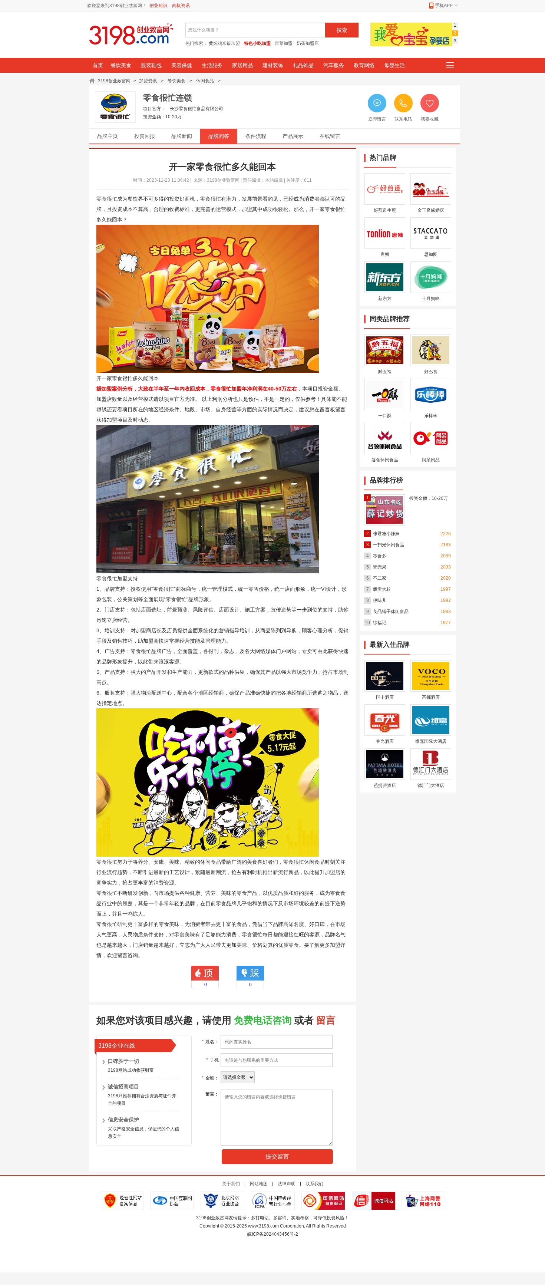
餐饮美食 (176, 80)
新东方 (385, 298)
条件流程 (255, 136)
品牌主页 (107, 136)
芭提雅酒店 (385, 785)
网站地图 (259, 1183)
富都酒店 (431, 697)
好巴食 (430, 371)
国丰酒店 (385, 697)
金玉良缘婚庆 (430, 210)
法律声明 (286, 1183)
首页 (98, 65)
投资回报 (144, 136)
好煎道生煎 (385, 210)
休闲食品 (205, 80)
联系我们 (314, 1183)
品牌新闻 (181, 136)
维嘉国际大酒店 (430, 741)
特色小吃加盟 (257, 43)
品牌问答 (218, 136)
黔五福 (385, 371)
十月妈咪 (431, 298)
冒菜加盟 (284, 43)
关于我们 (231, 1183)
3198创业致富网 (114, 80)
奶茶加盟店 (308, 43)
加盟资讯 (148, 80)
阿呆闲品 (431, 459)
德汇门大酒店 (430, 785)
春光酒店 (385, 741)
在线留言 (330, 136)
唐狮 (384, 254)
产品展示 (293, 136)
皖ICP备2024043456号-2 (272, 1234)
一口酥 (385, 415)
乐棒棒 (430, 415)
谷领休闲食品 (384, 459)
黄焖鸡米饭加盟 (224, 43)
